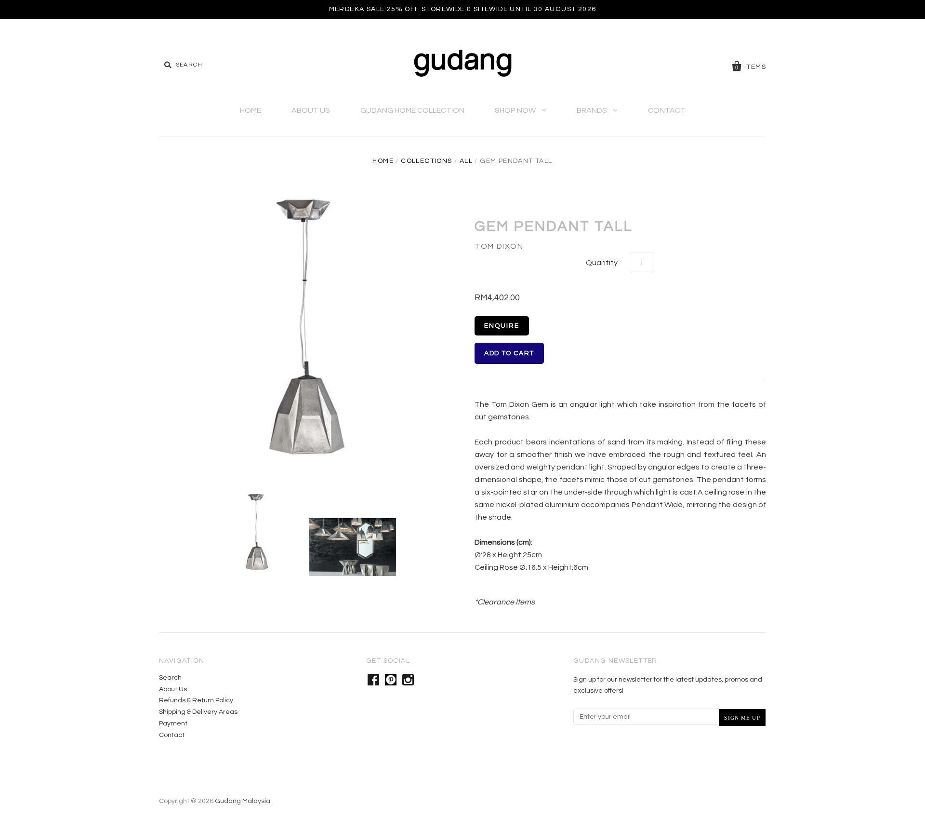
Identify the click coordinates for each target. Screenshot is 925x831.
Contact (667, 110)
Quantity (602, 263)
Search (170, 677)
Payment (173, 723)
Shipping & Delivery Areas (198, 712)
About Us (310, 110)
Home (250, 110)
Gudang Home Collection (412, 110)
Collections (426, 161)
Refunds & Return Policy (196, 700)
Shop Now (516, 110)
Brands (592, 110)
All (466, 161)
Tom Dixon (499, 246)
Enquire (501, 325)
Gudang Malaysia (242, 801)
